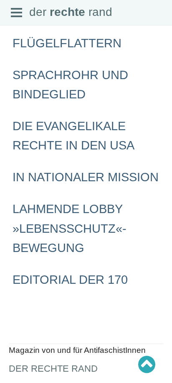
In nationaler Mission (86, 177)
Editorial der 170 (70, 279)
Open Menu (17, 13)
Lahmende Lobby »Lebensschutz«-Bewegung (69, 228)
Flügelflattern (67, 43)
